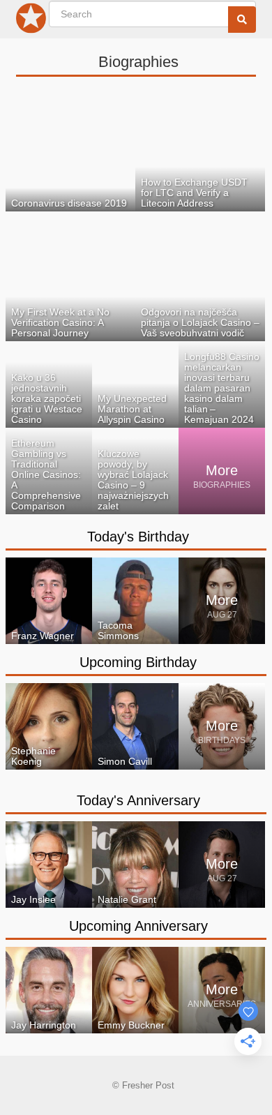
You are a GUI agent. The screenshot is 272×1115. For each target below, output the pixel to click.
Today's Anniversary (138, 800)
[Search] (242, 19)
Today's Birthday (138, 536)
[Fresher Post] (31, 21)
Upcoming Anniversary (138, 926)
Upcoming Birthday (138, 662)
